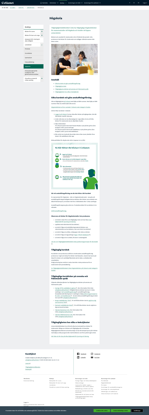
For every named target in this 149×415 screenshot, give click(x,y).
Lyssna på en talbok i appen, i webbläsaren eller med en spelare (84, 385)
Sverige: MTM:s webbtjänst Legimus (65, 288)
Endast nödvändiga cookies (120, 410)
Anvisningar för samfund (91, 3)
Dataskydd (28, 369)
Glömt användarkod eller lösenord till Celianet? (34, 405)
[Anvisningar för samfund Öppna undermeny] (100, 2)
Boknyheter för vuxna (55, 380)
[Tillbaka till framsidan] (8, 3)
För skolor (104, 385)
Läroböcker (31, 7)
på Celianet (67, 101)
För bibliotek (104, 380)
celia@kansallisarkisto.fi (62, 290)
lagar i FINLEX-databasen (81, 235)
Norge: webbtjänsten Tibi (62, 300)
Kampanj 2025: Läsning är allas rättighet (32, 40)
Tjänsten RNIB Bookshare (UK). (64, 315)
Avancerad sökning (29, 380)
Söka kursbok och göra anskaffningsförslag (67, 83)
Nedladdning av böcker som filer (84, 388)
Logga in (145, 3)
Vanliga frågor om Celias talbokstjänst (85, 380)
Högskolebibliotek (106, 383)
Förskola (27, 49)
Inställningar (137, 410)
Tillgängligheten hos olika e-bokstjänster (67, 92)
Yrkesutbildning (29, 62)
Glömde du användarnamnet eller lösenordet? (84, 391)
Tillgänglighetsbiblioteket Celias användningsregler (84, 397)
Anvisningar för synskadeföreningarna (111, 387)
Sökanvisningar (79, 383)
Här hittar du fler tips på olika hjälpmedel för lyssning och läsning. (70, 336)
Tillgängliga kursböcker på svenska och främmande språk (71, 89)
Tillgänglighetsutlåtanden (32, 367)
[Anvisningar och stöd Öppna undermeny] (82, 2)
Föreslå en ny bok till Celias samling (31, 79)
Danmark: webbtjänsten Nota (63, 305)
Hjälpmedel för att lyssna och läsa (84, 394)
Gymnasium (28, 57)
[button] (41, 31)
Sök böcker (53, 3)
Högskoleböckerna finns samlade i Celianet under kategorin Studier (70, 107)
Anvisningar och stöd (74, 3)
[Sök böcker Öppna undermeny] (58, 2)
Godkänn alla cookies (102, 410)
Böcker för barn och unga (32, 35)
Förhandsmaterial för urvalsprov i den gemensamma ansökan (31, 72)
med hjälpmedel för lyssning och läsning (73, 221)
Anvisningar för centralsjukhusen (110, 389)
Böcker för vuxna (30, 31)
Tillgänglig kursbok (60, 86)
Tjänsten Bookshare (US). (62, 310)
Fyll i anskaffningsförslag (68, 292)
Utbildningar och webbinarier (109, 391)
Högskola (27, 66)
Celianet (13, 7)
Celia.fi (27, 363)
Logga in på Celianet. (61, 114)
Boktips (62, 3)
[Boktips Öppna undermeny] (66, 3)
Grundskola (28, 53)
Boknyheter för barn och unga (57, 383)
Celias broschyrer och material (109, 393)
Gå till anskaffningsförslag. (59, 211)
